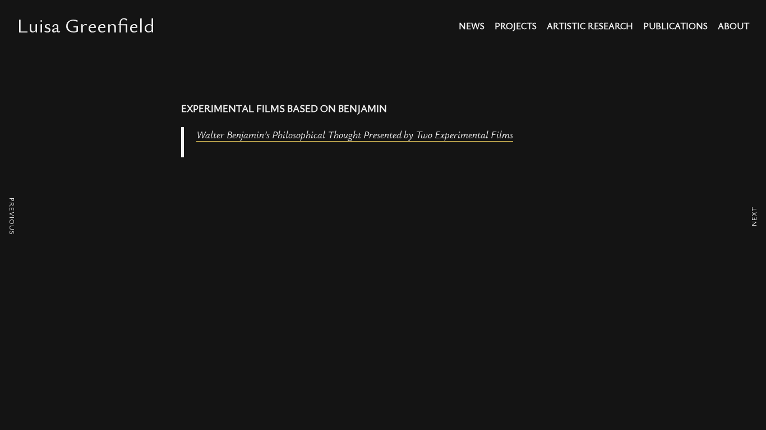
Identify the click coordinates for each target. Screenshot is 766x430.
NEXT (753, 216)
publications (675, 26)
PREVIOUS (12, 216)
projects (516, 26)
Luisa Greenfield (86, 24)
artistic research (590, 26)
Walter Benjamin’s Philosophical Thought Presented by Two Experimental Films (354, 134)
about (733, 26)
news (471, 26)
